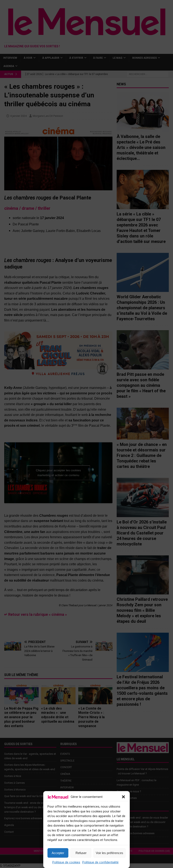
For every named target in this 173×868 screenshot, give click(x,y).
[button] (123, 797)
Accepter (58, 853)
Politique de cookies (66, 862)
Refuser (81, 853)
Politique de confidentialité (100, 862)
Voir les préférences (109, 853)
